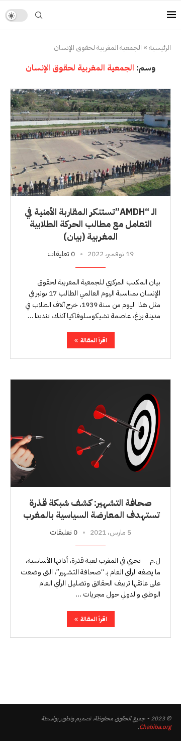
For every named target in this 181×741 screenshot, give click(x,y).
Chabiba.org (155, 726)
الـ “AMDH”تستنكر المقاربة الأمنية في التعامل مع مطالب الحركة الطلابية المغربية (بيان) (91, 224)
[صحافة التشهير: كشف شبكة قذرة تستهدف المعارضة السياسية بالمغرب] (90, 432)
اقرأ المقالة (93, 340)
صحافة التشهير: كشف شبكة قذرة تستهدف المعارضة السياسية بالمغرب (90, 509)
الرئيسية (160, 48)
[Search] (39, 15)
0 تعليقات (61, 254)
